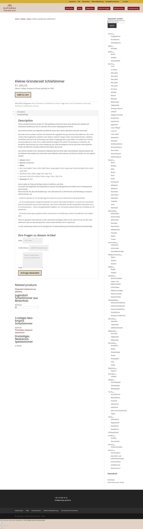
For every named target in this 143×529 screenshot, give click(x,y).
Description (21, 112)
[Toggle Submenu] (114, 34)
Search (112, 26)
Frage (20, 268)
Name (20, 240)
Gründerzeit (40, 103)
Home (17, 19)
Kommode (86, 103)
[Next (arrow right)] (3, 528)
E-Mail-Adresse (23, 248)
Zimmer (58, 103)
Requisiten (90, 8)
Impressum (72, 1)
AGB (79, 1)
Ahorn (29, 19)
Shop (79, 8)
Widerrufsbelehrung (98, 1)
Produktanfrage (22, 115)
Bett (71, 103)
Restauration (119, 8)
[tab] (56, 111)
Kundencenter (133, 8)
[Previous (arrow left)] (1, 528)
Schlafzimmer (50, 103)
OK (2, 523)
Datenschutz (86, 1)
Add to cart (23, 94)
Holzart (23, 19)
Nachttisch (18, 106)
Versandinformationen (112, 1)
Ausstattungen (104, 8)
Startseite (69, 8)
